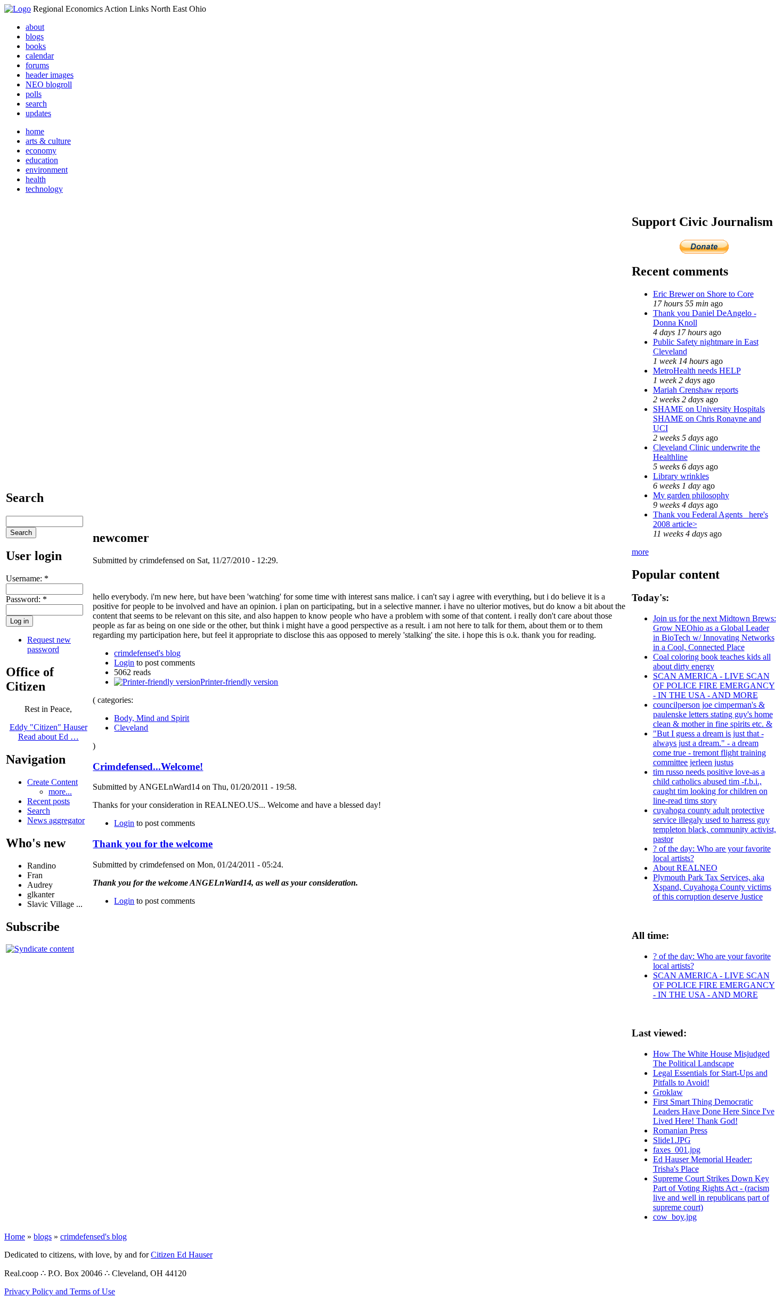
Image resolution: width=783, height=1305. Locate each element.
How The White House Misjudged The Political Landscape (711, 1058)
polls (34, 94)
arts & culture (48, 140)
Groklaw (668, 1092)
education (42, 160)
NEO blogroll (49, 84)
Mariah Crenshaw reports (695, 389)
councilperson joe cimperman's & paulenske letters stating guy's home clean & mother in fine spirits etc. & (713, 714)
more (640, 551)
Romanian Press (680, 1130)
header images (50, 74)
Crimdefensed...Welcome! (148, 766)
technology (44, 188)
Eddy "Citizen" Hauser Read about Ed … (48, 732)
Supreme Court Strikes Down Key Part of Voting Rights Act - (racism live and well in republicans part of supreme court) (711, 1193)
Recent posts (48, 801)
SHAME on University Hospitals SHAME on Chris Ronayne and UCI (709, 418)
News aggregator (56, 820)
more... (60, 791)
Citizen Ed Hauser (182, 1254)
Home (14, 1236)
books (36, 46)
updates (38, 113)
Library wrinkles (681, 476)
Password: (26, 599)
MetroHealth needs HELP (697, 370)
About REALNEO (685, 867)
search (36, 103)
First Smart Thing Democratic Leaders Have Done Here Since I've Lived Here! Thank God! (713, 1111)
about (35, 26)
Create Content (52, 782)
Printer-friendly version (239, 681)
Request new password (49, 644)
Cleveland (131, 727)
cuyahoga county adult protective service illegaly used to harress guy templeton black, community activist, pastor (714, 825)
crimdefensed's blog (147, 653)
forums (37, 65)
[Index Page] (17, 8)
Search (38, 810)
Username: (27, 578)
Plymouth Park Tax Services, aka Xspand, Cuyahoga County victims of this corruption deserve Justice (712, 887)
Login (124, 662)
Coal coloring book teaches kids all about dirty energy (712, 661)
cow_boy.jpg (675, 1216)
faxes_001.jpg (676, 1149)
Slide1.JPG (672, 1140)
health (36, 179)
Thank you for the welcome (153, 843)
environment (47, 169)
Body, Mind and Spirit (151, 718)
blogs (35, 36)
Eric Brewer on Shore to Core (703, 293)
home (35, 131)
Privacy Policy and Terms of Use (59, 1291)
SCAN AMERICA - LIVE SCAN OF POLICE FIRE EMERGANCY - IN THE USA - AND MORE (714, 685)
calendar (40, 55)
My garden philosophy (691, 495)
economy (41, 150)
